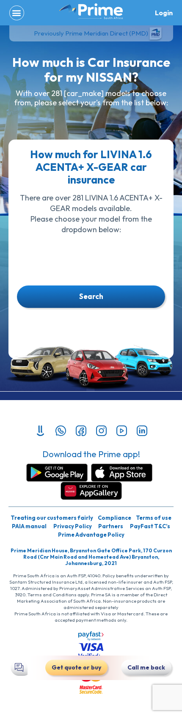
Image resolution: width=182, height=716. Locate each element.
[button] (16, 12)
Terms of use (153, 517)
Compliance (114, 517)
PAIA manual (29, 526)
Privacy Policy (72, 526)
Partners (110, 526)
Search (91, 296)
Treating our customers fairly (52, 517)
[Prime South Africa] (91, 11)
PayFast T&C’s (150, 526)
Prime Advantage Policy (91, 534)
